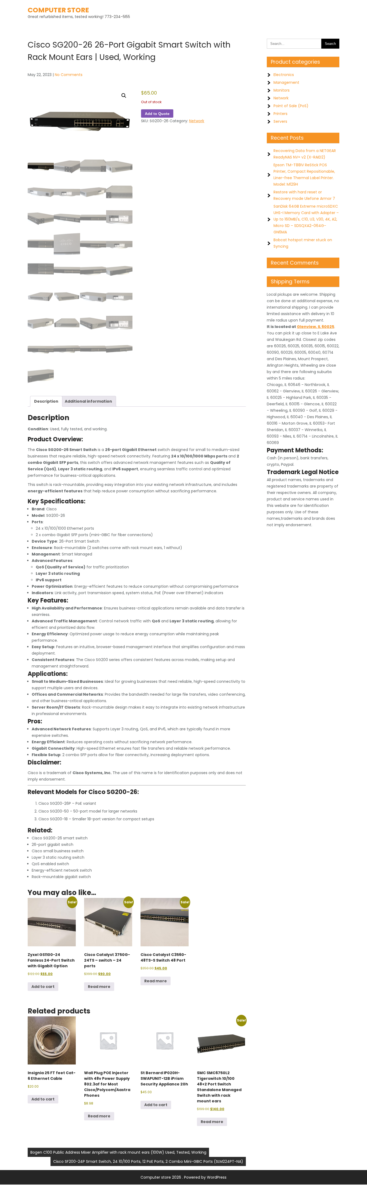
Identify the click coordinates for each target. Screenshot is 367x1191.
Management (286, 82)
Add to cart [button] (43, 986)
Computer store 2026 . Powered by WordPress (183, 1177)
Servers (280, 121)
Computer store (58, 10)
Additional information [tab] (88, 401)
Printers (280, 113)
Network (196, 121)
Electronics (284, 74)
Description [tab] (46, 401)
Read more (99, 986)
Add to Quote (157, 113)
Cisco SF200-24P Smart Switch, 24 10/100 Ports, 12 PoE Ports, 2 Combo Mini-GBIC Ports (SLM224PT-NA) (148, 1161)
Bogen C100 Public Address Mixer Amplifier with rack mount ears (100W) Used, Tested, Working (118, 1152)
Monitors (282, 90)
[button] (124, 95)
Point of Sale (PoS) (291, 106)
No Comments (68, 74)
